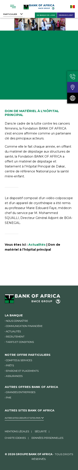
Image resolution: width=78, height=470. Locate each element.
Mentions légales (17, 431)
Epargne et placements (22, 370)
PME (8, 397)
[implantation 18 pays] (72, 98)
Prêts (10, 365)
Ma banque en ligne (46, 15)
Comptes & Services (19, 360)
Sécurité (41, 431)
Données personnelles (47, 437)
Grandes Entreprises (20, 392)
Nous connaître (17, 320)
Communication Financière (24, 326)
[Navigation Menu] (13, 6)
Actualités (37, 245)
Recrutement (15, 336)
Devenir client (66, 15)
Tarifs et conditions (20, 342)
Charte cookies (15, 437)
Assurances (14, 376)
